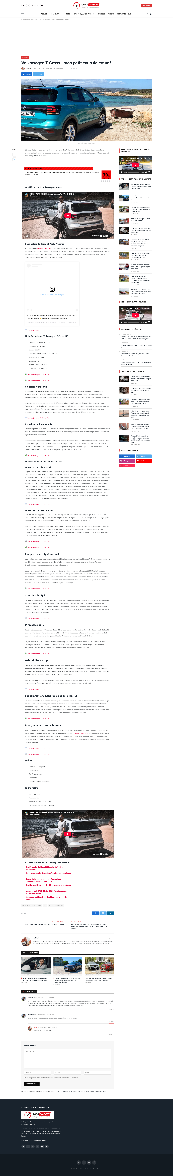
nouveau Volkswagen (45, 248)
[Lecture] (122, 172)
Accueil (44, 14)
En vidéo (25, 57)
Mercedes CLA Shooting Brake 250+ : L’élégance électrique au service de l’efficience (141, 291)
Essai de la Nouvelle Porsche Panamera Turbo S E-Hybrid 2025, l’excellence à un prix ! (140, 426)
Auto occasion (59, 975)
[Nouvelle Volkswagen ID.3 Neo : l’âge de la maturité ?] (124, 221)
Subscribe (146, 5)
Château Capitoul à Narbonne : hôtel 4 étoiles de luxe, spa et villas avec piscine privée (140, 402)
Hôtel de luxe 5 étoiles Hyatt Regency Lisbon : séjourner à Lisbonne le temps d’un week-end (140, 414)
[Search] (150, 14)
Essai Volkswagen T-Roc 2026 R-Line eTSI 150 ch (136, 346)
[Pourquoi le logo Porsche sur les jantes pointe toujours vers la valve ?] (124, 390)
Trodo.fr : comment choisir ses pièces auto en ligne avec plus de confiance (140, 267)
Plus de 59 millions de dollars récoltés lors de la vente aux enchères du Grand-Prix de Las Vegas (140, 439)
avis (33, 905)
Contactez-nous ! (124, 14)
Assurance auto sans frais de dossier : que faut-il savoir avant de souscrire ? (35, 979)
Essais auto (55, 14)
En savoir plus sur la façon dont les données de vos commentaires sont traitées (80, 1091)
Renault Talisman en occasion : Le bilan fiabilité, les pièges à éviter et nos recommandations (67, 980)
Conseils (101, 14)
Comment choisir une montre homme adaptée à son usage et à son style (141, 230)
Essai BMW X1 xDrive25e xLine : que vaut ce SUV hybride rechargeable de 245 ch (141, 255)
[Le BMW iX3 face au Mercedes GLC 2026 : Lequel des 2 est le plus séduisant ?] (99, 965)
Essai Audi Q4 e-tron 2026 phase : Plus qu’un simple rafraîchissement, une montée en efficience (140, 279)
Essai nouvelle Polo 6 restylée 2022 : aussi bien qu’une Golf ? (135, 355)
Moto (68, 14)
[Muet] (146, 172)
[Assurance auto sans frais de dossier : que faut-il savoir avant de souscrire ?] (36, 965)
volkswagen (59, 905)
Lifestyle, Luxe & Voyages (83, 14)
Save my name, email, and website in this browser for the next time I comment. (52, 1078)
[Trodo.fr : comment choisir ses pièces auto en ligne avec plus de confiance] (124, 267)
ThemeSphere (97, 1169)
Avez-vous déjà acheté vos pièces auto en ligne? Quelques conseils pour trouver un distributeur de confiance (89, 926)
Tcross (51, 905)
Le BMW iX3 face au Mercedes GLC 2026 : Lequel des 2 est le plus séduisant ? (99, 979)
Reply (111, 1009)
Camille (29, 68)
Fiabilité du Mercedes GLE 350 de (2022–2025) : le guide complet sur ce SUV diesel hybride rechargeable (140, 243)
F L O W (48, 322)
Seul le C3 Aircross (81, 733)
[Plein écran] (149, 172)
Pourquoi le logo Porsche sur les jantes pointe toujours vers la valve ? (141, 390)
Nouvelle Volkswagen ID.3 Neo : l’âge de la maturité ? (140, 220)
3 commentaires (62, 68)
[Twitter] (14, 159)
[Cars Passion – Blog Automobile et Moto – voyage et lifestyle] (86, 5)
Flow (35, 1027)
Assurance (26, 975)
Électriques (90, 975)
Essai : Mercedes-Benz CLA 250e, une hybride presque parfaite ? (136, 363)
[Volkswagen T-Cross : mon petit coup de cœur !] (86, 110)
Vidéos (111, 14)
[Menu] (22, 14)
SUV (45, 905)
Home (32, 19)
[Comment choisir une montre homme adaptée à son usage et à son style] (124, 230)
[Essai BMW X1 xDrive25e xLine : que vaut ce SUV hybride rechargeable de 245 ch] (124, 255)
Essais (39, 905)
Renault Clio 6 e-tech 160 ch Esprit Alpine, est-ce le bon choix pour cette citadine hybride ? (136, 338)
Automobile (26, 905)
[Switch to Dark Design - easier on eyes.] (147, 14)
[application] (135, 165)
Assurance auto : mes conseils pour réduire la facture (44, 924)
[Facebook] (14, 155)
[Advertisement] (86, 38)
